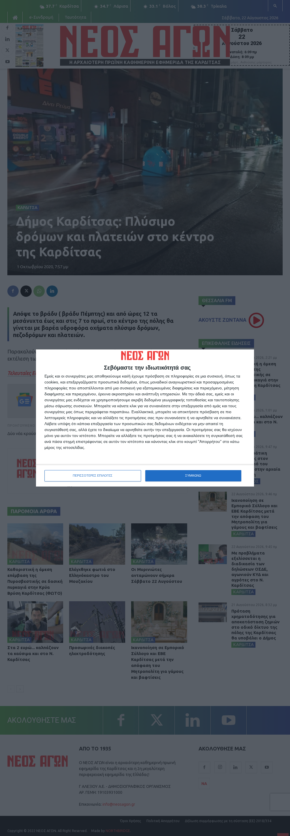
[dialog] (145, 418)
